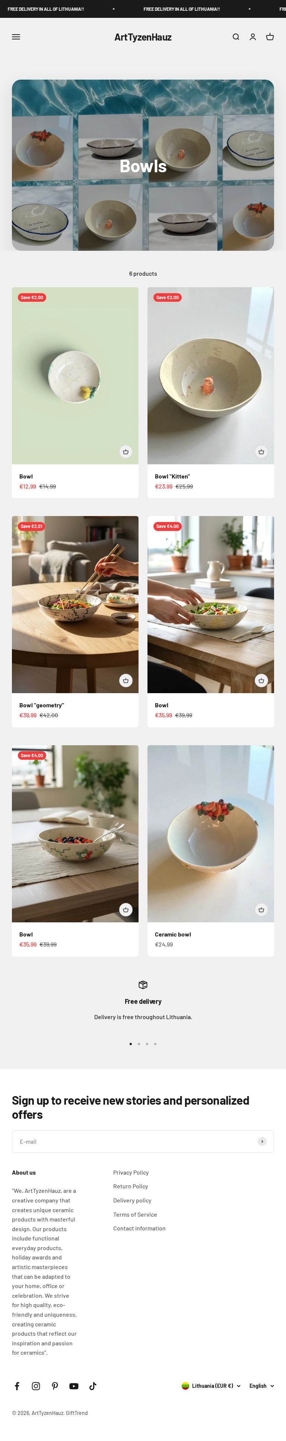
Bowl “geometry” (41, 704)
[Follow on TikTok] (93, 1386)
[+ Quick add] (126, 451)
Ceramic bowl (173, 934)
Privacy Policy (131, 1172)
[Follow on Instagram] (36, 1386)
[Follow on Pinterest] (55, 1386)
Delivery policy (132, 1200)
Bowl (26, 476)
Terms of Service (135, 1214)
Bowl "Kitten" (172, 476)
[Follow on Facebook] (17, 1386)
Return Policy (130, 1185)
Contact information (139, 1228)
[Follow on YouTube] (74, 1386)
